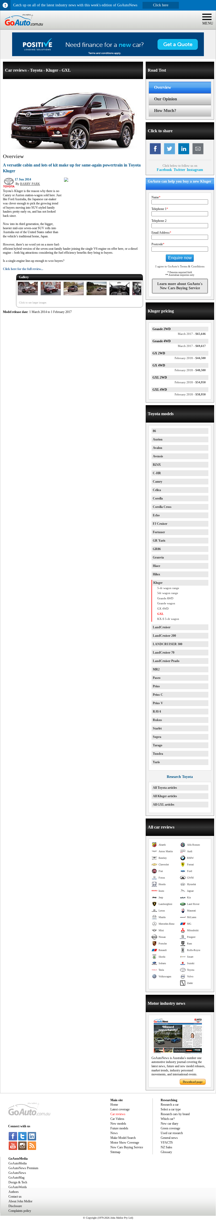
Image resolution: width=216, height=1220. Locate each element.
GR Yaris (159, 540)
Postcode (157, 244)
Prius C (158, 695)
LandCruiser (161, 627)
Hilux (156, 574)
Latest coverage (120, 1109)
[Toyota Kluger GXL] (27, 295)
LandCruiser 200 (164, 636)
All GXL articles (163, 804)
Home (114, 1104)
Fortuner (159, 532)
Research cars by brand (175, 1114)
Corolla (158, 498)
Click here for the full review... (23, 269)
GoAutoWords (17, 1187)
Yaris (156, 762)
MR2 (156, 669)
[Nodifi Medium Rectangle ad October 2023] (66, 180)
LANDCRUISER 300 (167, 644)
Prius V (158, 703)
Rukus (157, 720)
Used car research (172, 1133)
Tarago (157, 745)
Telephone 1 (159, 209)
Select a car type (171, 1109)
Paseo (156, 678)
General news (169, 1138)
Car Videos (117, 1119)
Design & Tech (17, 1182)
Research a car (170, 1104)
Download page (193, 1081)
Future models (119, 1128)
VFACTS (167, 1142)
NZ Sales (166, 1147)
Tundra (158, 754)
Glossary (166, 1152)
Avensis (158, 456)
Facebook (164, 170)
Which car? (168, 1119)
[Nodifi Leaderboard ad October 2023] (108, 55)
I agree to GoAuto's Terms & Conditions (179, 266)
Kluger (158, 583)
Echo (156, 515)
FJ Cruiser (160, 524)
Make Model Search (123, 1138)
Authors (13, 1192)
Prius (156, 686)
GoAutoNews (17, 1173)
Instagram (195, 170)
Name (155, 197)
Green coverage (170, 1128)
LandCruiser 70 (163, 652)
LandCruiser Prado (166, 661)
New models (118, 1123)
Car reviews (117, 1114)
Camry (157, 481)
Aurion (158, 439)
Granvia (158, 557)
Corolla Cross (162, 507)
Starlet (157, 728)
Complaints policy (19, 1211)
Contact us (15, 1196)
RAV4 (157, 711)
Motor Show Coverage (124, 1142)
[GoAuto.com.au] (21, 28)
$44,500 (190, 358)
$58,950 (190, 394)
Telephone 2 (158, 221)
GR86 (157, 549)
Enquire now (180, 258)
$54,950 (190, 382)
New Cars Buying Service (126, 1147)
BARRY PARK (30, 184)
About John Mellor (20, 1201)
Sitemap (115, 1152)
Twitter (179, 170)
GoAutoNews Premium (23, 1168)
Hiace (156, 566)
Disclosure (15, 1206)
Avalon (157, 448)
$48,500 (190, 370)
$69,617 (192, 345)
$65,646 (192, 333)
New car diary (169, 1123)
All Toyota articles (165, 788)
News (114, 1133)
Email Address (161, 232)
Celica (157, 490)
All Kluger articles (165, 796)
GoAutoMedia (17, 1163)
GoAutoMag (16, 1177)
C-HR (157, 473)
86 (154, 431)
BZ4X (157, 465)
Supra (157, 737)
